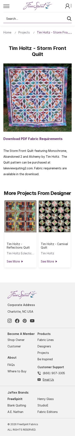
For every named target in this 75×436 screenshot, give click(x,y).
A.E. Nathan (15, 412)
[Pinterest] (24, 321)
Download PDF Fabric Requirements (32, 139)
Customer (14, 346)
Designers (44, 346)
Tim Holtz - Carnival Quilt (54, 245)
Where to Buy (17, 371)
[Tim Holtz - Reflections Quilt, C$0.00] (20, 216)
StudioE (43, 405)
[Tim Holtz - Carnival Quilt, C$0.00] (55, 216)
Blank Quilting (17, 405)
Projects (43, 352)
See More (13, 261)
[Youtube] (32, 321)
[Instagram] (10, 321)
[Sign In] (68, 5)
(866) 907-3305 (54, 373)
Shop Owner (16, 340)
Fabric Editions (48, 412)
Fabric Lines (46, 340)
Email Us (48, 379)
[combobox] (37, 18)
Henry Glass (46, 399)
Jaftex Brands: (18, 392)
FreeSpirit (15, 399)
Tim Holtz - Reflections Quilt (18, 245)
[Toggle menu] (13, 6)
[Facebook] (17, 321)
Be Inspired (45, 359)
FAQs (11, 365)
